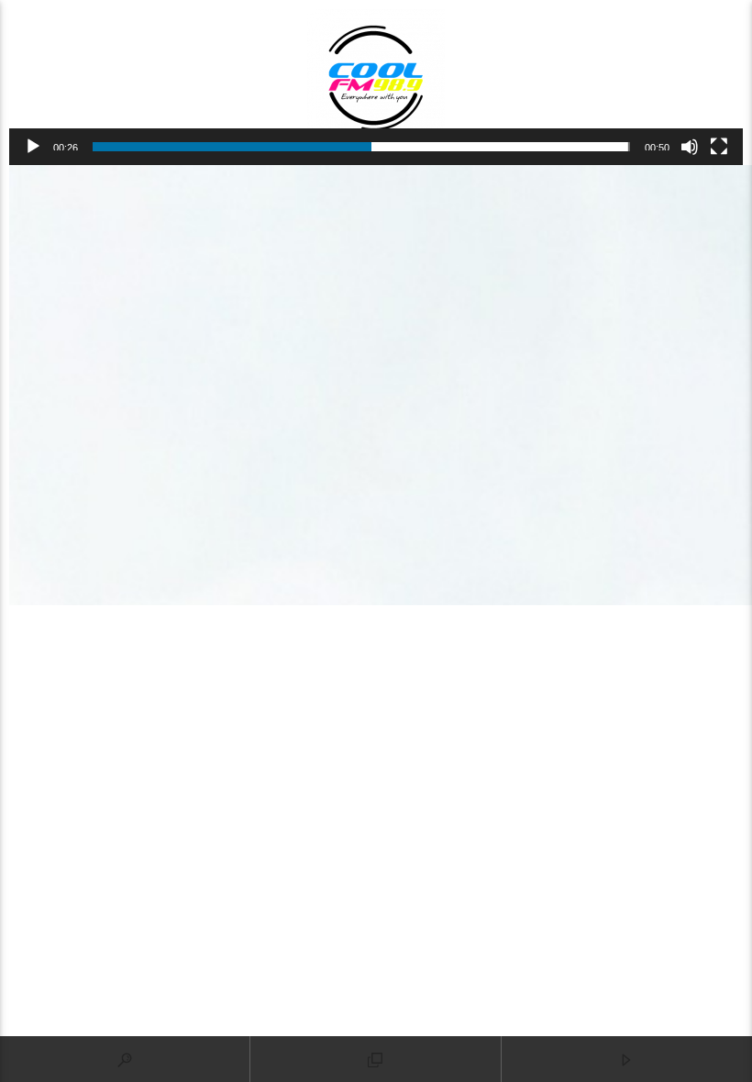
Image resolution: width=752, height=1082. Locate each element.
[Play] (33, 147)
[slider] (361, 146)
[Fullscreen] (719, 147)
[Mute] (689, 147)
